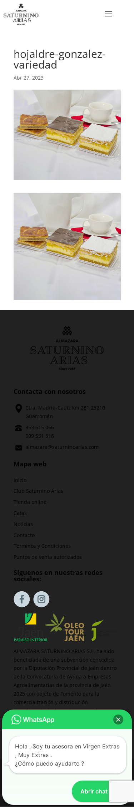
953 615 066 (39, 427)
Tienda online (30, 501)
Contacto (24, 535)
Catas (20, 513)
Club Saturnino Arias (38, 490)
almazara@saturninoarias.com (62, 446)
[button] (118, 720)
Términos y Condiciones (42, 545)
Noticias (23, 524)
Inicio (20, 480)
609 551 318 (39, 435)
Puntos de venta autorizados (48, 556)
